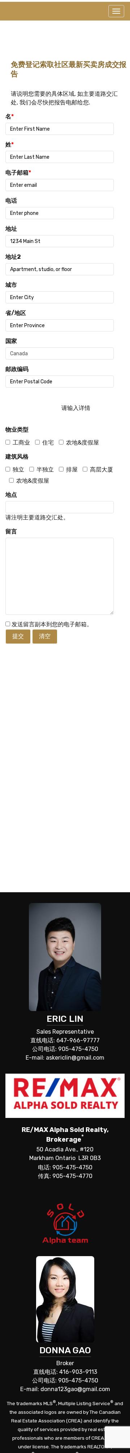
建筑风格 (17, 456)
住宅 (48, 442)
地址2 (13, 256)
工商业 (21, 442)
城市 (11, 284)
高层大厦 (101, 469)
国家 (11, 341)
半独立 (45, 469)
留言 (11, 531)
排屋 (72, 469)
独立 (18, 469)
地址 (11, 228)
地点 (11, 494)
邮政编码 (17, 369)
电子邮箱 (18, 172)
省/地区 (15, 313)
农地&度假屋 (82, 442)
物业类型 (17, 429)
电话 (11, 200)
